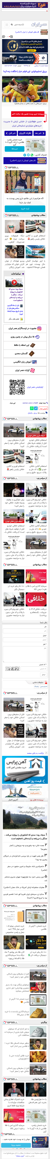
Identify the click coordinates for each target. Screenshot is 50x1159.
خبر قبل (12, 133)
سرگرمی (36, 66)
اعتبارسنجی (43, 686)
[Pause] (7, 191)
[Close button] (48, 1134)
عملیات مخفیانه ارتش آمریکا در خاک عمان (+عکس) (24, 887)
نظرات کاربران (25, 133)
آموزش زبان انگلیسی (22, 362)
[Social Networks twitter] (28, 155)
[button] (9, 36)
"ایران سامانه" (20, 1156)
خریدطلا (15, 148)
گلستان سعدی (21, 353)
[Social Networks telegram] (24, 155)
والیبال (30, 413)
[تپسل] (5, 167)
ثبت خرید (25, 208)
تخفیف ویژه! (16, 1145)
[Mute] (11, 191)
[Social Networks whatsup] (32, 155)
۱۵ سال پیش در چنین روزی (22, 337)
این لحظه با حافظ (21, 345)
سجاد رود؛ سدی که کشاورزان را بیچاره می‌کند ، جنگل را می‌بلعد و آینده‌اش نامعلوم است (16, 295)
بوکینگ (36, 686)
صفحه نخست (44, 66)
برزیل (35, 413)
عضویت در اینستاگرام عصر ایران (22, 328)
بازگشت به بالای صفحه (35, 753)
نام (45, 626)
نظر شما (43, 622)
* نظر (44, 644)
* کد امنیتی (42, 664)
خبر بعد (38, 133)
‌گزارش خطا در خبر (43, 409)
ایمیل (44, 635)
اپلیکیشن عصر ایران (35, 387)
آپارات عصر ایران (22, 370)
